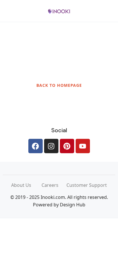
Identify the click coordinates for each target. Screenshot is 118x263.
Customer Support (86, 185)
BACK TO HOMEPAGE (59, 85)
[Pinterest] (67, 146)
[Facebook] (35, 146)
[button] (93, 11)
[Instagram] (51, 146)
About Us (26, 185)
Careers (54, 185)
